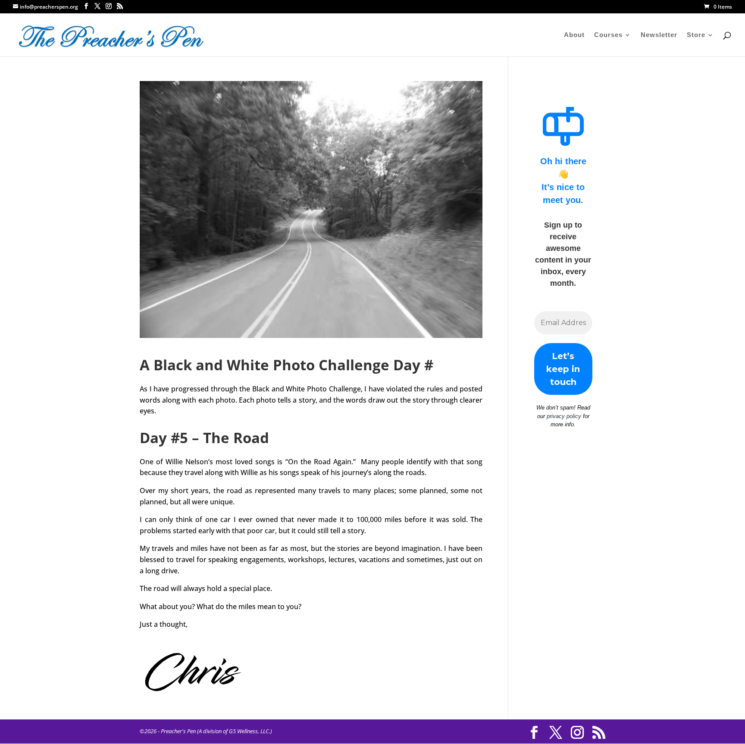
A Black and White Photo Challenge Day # (286, 365)
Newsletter (659, 35)
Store (696, 35)
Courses (608, 35)
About (574, 35)
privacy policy (564, 416)
